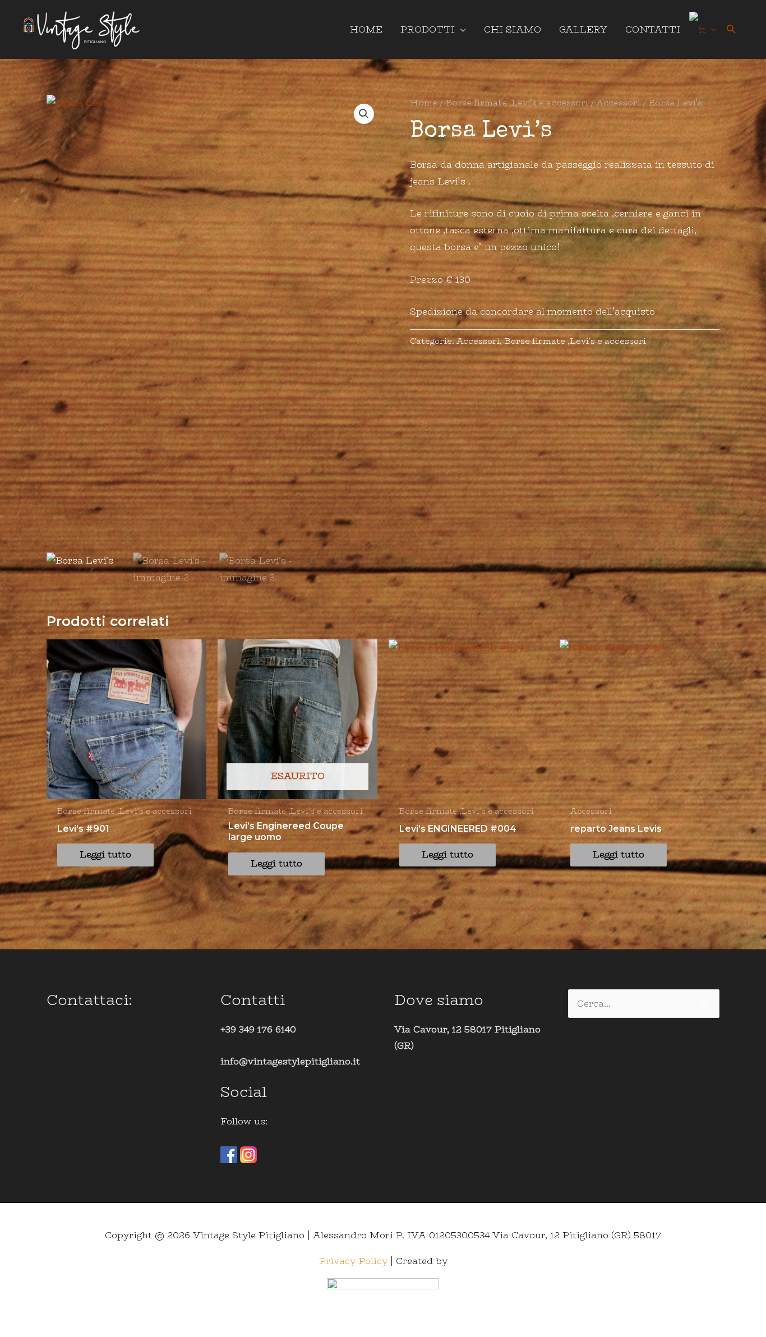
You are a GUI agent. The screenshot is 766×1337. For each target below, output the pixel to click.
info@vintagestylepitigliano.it (290, 1061)
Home (423, 102)
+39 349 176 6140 (258, 1029)
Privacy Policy (353, 1261)
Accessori (618, 102)
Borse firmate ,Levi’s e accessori (516, 102)
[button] (731, 29)
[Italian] (703, 29)
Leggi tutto (105, 854)
